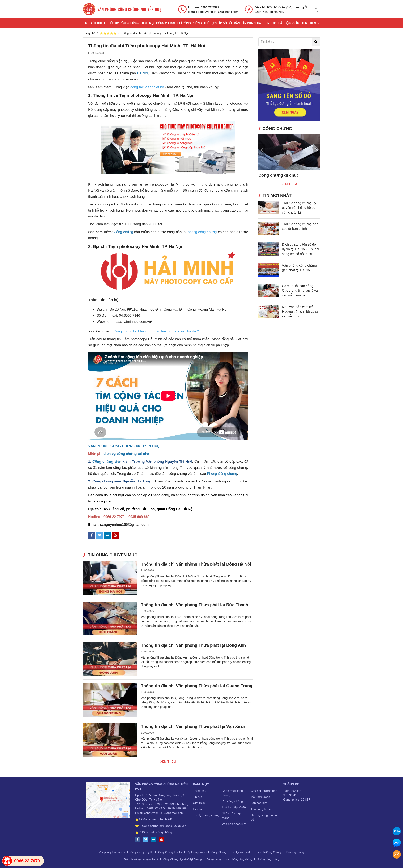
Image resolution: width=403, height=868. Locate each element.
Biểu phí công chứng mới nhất (141, 859)
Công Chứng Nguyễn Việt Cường (182, 859)
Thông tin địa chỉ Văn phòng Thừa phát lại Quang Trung (196, 686)
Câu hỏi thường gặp (264, 790)
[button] (316, 151)
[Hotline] (7, 861)
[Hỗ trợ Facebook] (397, 843)
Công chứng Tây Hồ (141, 852)
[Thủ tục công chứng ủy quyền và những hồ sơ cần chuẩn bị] (268, 211)
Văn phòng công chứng (239, 859)
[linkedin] (154, 839)
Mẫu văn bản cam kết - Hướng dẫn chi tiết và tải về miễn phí (300, 315)
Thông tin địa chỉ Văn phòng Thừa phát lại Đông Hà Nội (196, 564)
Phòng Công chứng (222, 474)
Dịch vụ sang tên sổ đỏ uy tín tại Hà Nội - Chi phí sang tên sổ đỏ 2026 (300, 253)
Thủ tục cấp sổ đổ (234, 807)
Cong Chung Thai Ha (170, 852)
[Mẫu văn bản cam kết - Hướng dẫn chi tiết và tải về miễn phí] (268, 315)
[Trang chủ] (85, 23)
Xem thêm (309, 23)
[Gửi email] (397, 855)
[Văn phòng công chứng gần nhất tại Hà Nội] (268, 274)
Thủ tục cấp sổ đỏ (218, 23)
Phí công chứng (189, 23)
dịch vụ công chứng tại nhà (126, 454)
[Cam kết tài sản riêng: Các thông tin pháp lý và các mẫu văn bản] (268, 294)
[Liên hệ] (108, 800)
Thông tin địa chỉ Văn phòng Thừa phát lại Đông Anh (193, 645)
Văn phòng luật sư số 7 (112, 852)
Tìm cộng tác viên (262, 809)
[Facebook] (138, 839)
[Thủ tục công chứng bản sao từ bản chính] (268, 232)
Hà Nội (142, 73)
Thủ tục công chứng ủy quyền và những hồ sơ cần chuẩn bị (299, 211)
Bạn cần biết (259, 803)
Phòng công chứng (268, 859)
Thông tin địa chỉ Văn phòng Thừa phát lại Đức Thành (194, 604)
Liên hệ (198, 809)
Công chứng (123, 232)
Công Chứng (218, 852)
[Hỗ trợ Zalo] (397, 831)
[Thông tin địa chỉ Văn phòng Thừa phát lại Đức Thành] (110, 618)
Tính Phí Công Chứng (268, 852)
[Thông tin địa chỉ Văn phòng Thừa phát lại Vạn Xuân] (110, 740)
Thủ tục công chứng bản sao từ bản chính (300, 230)
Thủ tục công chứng (123, 23)
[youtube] (162, 839)
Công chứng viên (106, 462)
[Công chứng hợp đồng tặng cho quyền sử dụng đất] (310, 152)
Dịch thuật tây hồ (197, 852)
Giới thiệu (97, 23)
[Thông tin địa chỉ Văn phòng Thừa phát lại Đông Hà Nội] (110, 578)
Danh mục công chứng (158, 23)
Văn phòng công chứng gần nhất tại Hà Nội (299, 272)
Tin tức (270, 23)
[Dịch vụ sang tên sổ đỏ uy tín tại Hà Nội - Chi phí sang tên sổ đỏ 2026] (268, 253)
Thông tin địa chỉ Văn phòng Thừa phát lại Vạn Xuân (193, 726)
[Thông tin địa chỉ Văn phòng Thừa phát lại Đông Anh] (110, 659)
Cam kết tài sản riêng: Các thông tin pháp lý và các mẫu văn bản (300, 294)
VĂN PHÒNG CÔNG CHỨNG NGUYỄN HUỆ (124, 446)
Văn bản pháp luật (248, 23)
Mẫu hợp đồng (260, 796)
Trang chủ (199, 790)
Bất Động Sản (288, 23)
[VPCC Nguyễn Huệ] (122, 9)
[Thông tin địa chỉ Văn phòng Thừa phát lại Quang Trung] (110, 700)
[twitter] (146, 839)
